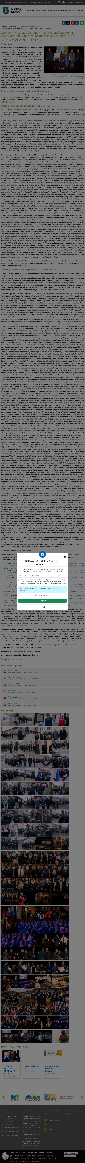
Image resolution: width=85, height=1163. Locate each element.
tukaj (63, 583)
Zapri (42, 607)
